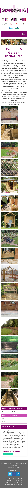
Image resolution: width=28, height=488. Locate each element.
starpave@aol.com (16, 467)
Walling (4, 422)
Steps (3, 418)
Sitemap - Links (14, 470)
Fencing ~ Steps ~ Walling (9, 412)
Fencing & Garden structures (9, 415)
